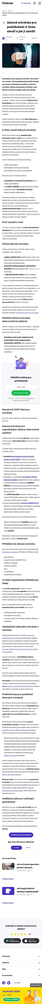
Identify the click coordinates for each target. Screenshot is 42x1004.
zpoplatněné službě (26, 730)
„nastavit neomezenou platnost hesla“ (17, 789)
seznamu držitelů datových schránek (18, 637)
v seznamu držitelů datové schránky (17, 686)
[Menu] (38, 3)
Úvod (4, 11)
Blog (9, 11)
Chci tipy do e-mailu (21, 393)
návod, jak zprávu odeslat (11, 774)
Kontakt (17, 983)
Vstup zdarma (11, 999)
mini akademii (35, 214)
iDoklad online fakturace (7, 3)
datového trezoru (8, 730)
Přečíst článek (8, 879)
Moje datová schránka (10, 552)
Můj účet (27, 3)
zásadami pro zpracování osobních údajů (23, 399)
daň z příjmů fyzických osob (27, 649)
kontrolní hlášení (8, 649)
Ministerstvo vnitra (19, 485)
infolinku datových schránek (28, 312)
